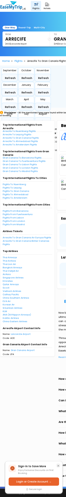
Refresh (10, 78)
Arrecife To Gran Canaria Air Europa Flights (27, 237)
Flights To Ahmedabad (15, 194)
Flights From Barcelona (16, 211)
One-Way (10, 27)
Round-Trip (24, 27)
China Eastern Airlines (15, 321)
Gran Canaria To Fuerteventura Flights (24, 161)
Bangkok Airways (12, 267)
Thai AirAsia (9, 260)
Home (6, 61)
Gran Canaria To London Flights (20, 167)
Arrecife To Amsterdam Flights (20, 144)
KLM (5, 311)
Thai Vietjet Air (11, 270)
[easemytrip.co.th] (13, 6)
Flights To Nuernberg (14, 184)
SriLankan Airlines (13, 308)
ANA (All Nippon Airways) (17, 314)
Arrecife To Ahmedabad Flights (20, 141)
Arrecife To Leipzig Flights (17, 134)
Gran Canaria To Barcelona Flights (22, 157)
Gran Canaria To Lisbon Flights (20, 164)
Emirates (8, 281)
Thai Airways (10, 257)
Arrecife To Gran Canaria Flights (21, 137)
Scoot (6, 287)
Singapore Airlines (13, 277)
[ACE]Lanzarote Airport (16, 43)
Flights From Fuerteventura (18, 214)
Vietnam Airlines (12, 291)
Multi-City (39, 27)
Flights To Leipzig (12, 187)
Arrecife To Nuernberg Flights (19, 131)
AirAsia (7, 274)
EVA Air (7, 301)
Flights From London (14, 221)
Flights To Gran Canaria (16, 191)
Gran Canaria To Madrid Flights (20, 171)
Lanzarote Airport (20, 334)
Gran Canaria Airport (23, 350)
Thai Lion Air (9, 264)
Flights (19, 61)
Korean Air (9, 304)
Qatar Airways (11, 284)
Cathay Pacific (11, 294)
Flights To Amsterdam (15, 197)
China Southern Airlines (16, 297)
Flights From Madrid (14, 224)
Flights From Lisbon (13, 217)
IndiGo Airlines (11, 318)
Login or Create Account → (33, 481)
